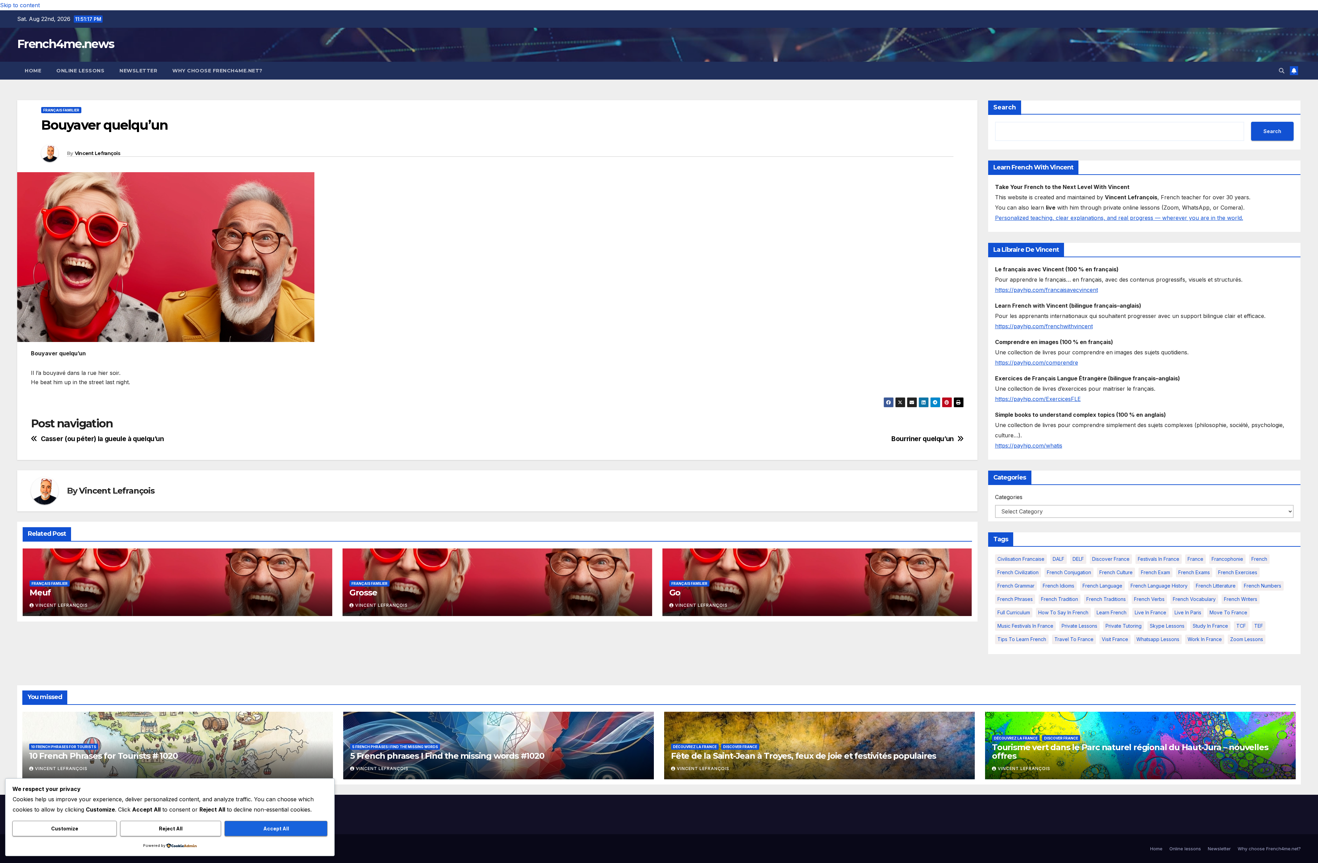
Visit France (1115, 639)
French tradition (1059, 599)
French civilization (1018, 572)
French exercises (1237, 572)
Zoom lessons (1246, 639)
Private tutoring (1124, 626)
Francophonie (1227, 559)
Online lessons (80, 71)
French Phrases (1015, 599)
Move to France (1228, 612)
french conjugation (1069, 572)
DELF (1078, 559)
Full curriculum (1013, 612)
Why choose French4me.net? (217, 71)
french (1259, 559)
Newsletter (138, 71)
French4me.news (65, 44)
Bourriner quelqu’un (922, 439)
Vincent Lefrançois (97, 153)
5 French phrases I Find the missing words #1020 (447, 756)
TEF (1258, 626)
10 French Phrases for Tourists (63, 747)
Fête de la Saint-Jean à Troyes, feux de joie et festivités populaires (803, 756)
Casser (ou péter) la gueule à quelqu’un (102, 439)
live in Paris (1188, 612)
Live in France (1150, 612)
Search (1004, 107)
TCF (1241, 626)
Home (33, 71)
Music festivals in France (1025, 626)
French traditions (1106, 599)
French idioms (1058, 586)
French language (1102, 586)
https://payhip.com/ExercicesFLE (1038, 398)
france (1195, 559)
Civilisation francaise (1020, 559)
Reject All (171, 828)
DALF (1058, 559)
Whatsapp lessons (1157, 639)
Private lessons (1079, 626)
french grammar (1015, 586)
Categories (1008, 497)
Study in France (1210, 626)
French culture (1116, 572)
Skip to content (20, 5)
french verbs (1149, 599)
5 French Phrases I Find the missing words (395, 747)
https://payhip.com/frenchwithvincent (1044, 326)
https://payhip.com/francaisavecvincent (1046, 289)
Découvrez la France (695, 747)
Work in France (1205, 639)
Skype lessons (1167, 626)
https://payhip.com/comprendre (1036, 362)
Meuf (40, 593)
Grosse (363, 593)
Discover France (1111, 559)
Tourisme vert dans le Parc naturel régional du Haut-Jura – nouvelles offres (1130, 751)
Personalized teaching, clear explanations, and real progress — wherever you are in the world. (1119, 217)
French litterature (1216, 586)
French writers (1240, 599)
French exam (1155, 572)
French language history (1159, 586)
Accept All (276, 828)
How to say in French (1063, 612)
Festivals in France (1158, 559)
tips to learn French (1021, 639)
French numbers (1262, 586)
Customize (64, 828)
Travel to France (1074, 639)
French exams (1194, 572)
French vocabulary (1194, 599)
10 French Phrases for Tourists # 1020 (103, 756)
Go (675, 593)
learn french (1111, 612)
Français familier (61, 110)
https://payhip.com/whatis (1028, 445)
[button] (1281, 70)
